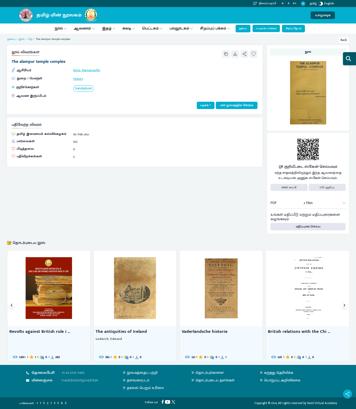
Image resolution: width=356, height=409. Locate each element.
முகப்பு (243, 28)
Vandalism (83, 89)
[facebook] (163, 401)
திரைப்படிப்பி (267, 3)
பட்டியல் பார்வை (266, 28)
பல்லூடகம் (179, 28)
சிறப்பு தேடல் (294, 28)
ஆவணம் (83, 28)
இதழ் (107, 28)
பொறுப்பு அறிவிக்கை (282, 380)
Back (344, 40)
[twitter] (173, 401)
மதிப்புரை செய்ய (308, 226)
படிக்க (204, 105)
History (78, 79)
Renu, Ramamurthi (86, 70)
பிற (30, 39)
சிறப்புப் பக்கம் (213, 28)
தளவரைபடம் (138, 380)
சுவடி (126, 28)
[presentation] (11, 305)
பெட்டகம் (150, 28)
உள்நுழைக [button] (322, 15)
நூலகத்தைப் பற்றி (142, 372)
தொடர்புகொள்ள (209, 372)
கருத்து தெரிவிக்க (278, 372)
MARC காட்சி (289, 187)
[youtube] (168, 401)
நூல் (59, 28)
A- (283, 3)
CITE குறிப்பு (327, 187)
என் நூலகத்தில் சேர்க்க (236, 105)
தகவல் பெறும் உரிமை (145, 387)
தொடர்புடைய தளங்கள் (215, 380)
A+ (295, 3)
